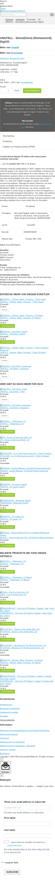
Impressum (4, 738)
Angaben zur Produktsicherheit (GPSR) (19, 147)
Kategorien (20, 20)
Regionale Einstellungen (10, 708)
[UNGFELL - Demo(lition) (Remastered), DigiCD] (27, 28)
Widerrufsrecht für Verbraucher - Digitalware (17, 746)
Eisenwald (17, 52)
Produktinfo (7, 141)
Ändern (3, 8)
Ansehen (4, 310)
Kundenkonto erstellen (9, 712)
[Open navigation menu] (52, 14)
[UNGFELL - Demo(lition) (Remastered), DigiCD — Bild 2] (8, 31)
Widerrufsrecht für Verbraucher (12, 742)
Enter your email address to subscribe (24, 802)
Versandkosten (27, 82)
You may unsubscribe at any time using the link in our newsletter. (27, 851)
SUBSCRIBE (12, 872)
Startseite (9, 20)
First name (9, 818)
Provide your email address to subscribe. (24, 812)
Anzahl (3, 87)
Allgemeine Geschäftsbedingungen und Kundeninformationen (25, 731)
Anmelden (4, 716)
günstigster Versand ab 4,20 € (12, 58)
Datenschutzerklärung (9, 734)
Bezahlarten (5, 754)
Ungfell (15, 47)
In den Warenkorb (32, 91)
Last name (9, 830)
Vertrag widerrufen (7, 720)
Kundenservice (6, 705)
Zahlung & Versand (8, 750)
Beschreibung (8, 136)
